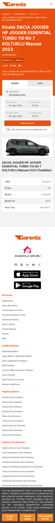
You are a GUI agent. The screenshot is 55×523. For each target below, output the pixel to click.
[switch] (7, 129)
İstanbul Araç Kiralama (12, 397)
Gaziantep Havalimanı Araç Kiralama (19, 481)
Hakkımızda (7, 301)
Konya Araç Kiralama (11, 435)
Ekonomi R (34, 14)
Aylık (40, 83)
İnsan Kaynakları (10, 305)
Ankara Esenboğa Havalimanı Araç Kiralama (22, 467)
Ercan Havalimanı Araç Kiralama (17, 452)
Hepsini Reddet (27, 517)
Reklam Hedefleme (11, 384)
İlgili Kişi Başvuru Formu (13, 379)
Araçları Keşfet (27, 123)
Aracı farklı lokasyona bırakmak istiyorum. (29, 129)
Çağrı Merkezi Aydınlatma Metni (17, 356)
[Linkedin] (27, 264)
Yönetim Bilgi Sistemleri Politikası (17, 370)
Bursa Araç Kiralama (11, 416)
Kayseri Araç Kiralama (12, 430)
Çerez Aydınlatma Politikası (15, 361)
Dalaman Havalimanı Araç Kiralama (18, 476)
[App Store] (27, 274)
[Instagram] (21, 264)
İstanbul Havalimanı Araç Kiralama (18, 462)
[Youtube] (33, 264)
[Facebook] (15, 264)
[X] (39, 264)
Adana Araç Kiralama (11, 407)
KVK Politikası (8, 365)
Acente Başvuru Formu (12, 310)
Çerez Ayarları (8, 375)
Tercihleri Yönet (10, 517)
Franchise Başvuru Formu (14, 315)
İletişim (5, 334)
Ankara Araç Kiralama (12, 402)
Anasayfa (5, 14)
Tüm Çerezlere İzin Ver (45, 517)
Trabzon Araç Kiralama (12, 421)
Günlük (15, 83)
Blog (4, 338)
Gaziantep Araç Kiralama (13, 425)
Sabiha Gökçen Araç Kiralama (16, 448)
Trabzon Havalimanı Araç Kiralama (18, 471)
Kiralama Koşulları (10, 319)
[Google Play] (27, 285)
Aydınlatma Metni (10, 351)
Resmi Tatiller (8, 324)
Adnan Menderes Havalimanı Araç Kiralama (22, 485)
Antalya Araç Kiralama (12, 411)
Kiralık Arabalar (19, 14)
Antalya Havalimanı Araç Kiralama (18, 457)
